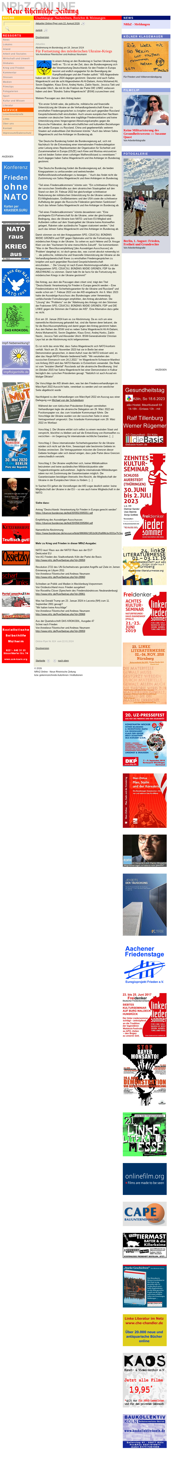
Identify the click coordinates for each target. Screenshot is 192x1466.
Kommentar (9, 72)
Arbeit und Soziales (14, 54)
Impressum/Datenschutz (17, 133)
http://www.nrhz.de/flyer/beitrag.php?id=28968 (60, 614)
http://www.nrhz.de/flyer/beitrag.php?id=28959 (60, 631)
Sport (6, 96)
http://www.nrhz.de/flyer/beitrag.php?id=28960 (60, 577)
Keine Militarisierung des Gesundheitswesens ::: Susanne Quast (145, 133)
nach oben (63, 660)
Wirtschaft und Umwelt (16, 58)
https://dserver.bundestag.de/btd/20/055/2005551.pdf (64, 513)
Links (6, 119)
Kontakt (7, 128)
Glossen (8, 77)
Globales (8, 63)
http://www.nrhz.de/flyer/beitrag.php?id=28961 (60, 594)
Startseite (40, 660)
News (6, 40)
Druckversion (42, 37)
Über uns (8, 123)
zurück (39, 30)
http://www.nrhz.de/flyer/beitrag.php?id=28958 (60, 560)
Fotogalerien (10, 91)
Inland (6, 49)
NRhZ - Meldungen (137, 24)
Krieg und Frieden (14, 68)
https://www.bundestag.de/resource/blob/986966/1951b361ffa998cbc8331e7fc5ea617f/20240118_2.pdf (91, 533)
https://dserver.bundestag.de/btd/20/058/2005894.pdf (64, 523)
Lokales (7, 44)
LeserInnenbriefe (13, 114)
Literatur (8, 105)
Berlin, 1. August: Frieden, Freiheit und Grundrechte (142, 242)
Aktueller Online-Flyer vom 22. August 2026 (58, 23)
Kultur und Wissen (14, 101)
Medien (7, 82)
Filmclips (8, 87)
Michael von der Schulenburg (67, 400)
